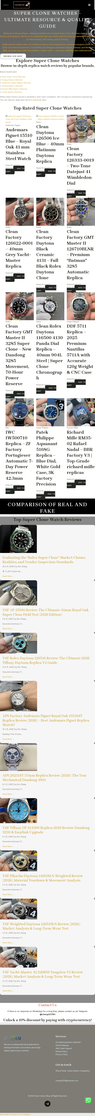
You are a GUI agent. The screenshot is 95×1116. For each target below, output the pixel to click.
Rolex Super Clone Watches (13, 77)
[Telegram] (47, 1104)
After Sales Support (64, 1048)
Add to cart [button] (15, 170)
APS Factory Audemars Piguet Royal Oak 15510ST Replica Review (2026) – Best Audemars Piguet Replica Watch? (45, 720)
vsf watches (34, 100)
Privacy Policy (62, 1054)
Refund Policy (61, 1051)
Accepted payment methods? (68, 1042)
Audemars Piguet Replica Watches (16, 83)
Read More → (8, 576)
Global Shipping (62, 1045)
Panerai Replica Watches (12, 86)
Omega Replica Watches (12, 80)
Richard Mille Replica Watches (14, 89)
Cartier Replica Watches (12, 92)
